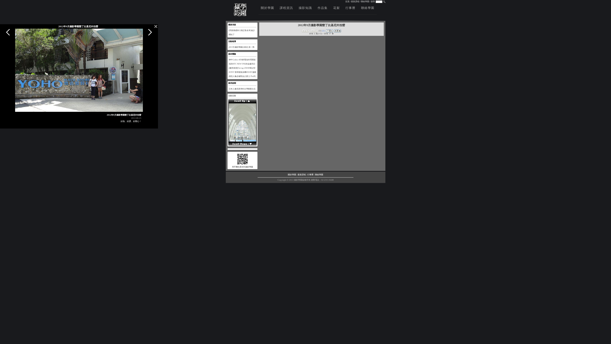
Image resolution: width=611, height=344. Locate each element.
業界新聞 (232, 83)
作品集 (323, 8)
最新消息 (232, 25)
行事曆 (350, 8)
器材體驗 (232, 54)
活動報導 (232, 41)
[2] (323, 31)
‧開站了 (231, 34)
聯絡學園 (365, 1)
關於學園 (267, 8)
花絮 (336, 8)
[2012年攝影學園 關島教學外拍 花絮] (242, 139)
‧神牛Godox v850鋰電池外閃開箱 (242, 60)
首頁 (347, 1)
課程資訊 (286, 8)
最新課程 (355, 1)
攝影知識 (305, 8)
